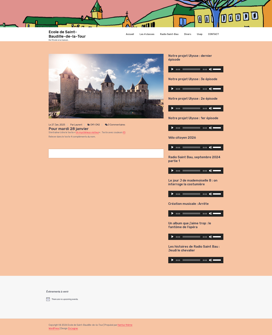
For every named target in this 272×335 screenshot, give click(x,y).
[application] (195, 69)
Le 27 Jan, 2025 (57, 124)
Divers (187, 34)
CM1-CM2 (95, 124)
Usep (199, 34)
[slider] (217, 69)
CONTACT (213, 34)
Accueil (130, 34)
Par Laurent (76, 124)
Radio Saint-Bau (169, 34)
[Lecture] (172, 69)
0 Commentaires (116, 124)
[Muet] (210, 69)
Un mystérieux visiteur (87, 132)
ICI (124, 132)
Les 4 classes (147, 34)
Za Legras (73, 328)
